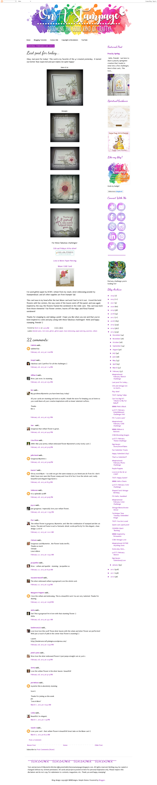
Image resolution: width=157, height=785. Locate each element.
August (115, 350)
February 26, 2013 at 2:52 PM (42, 382)
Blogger (102, 780)
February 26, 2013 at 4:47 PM (42, 432)
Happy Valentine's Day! (120, 454)
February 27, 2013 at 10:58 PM (42, 602)
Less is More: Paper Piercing (64, 261)
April (114, 364)
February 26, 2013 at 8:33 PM (42, 482)
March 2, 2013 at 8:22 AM (40, 735)
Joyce (33, 505)
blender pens (37, 331)
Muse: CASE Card (65, 266)
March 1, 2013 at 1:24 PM (40, 720)
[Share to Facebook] (60, 328)
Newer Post (31, 745)
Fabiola (33, 345)
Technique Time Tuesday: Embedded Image (120, 515)
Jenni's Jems (35, 653)
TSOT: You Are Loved (120, 521)
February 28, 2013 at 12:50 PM (42, 645)
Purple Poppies (117, 469)
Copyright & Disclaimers (70, 40)
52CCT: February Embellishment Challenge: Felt (118, 412)
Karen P (34, 470)
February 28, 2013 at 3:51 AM (42, 620)
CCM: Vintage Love (119, 540)
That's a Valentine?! (119, 457)
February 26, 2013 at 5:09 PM (42, 462)
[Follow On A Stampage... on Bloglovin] (115, 192)
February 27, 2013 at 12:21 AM (42, 532)
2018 (112, 314)
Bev (32, 390)
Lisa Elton (34, 440)
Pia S (32, 520)
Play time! (115, 392)
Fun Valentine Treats (120, 450)
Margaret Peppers (37, 593)
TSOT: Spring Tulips (119, 395)
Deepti (33, 360)
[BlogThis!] (57, 328)
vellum (95, 331)
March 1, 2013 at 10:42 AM (41, 705)
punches (89, 331)
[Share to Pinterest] (62, 328)
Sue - (33, 425)
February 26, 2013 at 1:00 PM (42, 352)
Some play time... (118, 549)
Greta (33, 668)
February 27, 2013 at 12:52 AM (42, 555)
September (117, 346)
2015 (112, 325)
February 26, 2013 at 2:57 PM (42, 417)
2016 (112, 321)
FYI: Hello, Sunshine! (119, 496)
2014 (112, 328)
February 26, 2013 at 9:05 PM (42, 497)
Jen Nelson (35, 683)
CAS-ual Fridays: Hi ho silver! (65, 248)
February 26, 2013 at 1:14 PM (42, 367)
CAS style (45, 331)
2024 (112, 296)
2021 (112, 303)
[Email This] (55, 328)
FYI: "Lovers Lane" (118, 418)
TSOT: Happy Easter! (119, 478)
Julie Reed (34, 455)
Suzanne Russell (37, 578)
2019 (112, 310)
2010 (112, 577)
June (114, 357)
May (114, 361)
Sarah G (34, 728)
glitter (52, 331)
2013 (112, 332)
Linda (33, 713)
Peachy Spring (114, 53)
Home (28, 40)
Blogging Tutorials (40, 40)
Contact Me (54, 40)
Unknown (34, 490)
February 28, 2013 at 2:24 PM (42, 660)
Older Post (99, 745)
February (116, 371)
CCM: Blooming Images (120, 435)
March (115, 368)
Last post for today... (120, 382)
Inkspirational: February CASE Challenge (118, 424)
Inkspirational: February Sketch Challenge (119, 376)
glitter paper (59, 331)
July (114, 353)
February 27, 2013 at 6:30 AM (42, 570)
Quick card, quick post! (120, 525)
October (116, 342)
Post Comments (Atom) (45, 750)
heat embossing (69, 331)
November (117, 339)
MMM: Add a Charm (119, 481)
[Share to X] (59, 328)
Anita (33, 610)
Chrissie (34, 540)
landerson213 (36, 628)
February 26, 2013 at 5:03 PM (42, 447)
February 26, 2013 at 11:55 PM (42, 512)
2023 (112, 299)
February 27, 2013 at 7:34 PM (42, 585)
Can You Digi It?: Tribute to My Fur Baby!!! (119, 401)
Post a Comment (35, 740)
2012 (112, 569)
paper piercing (80, 331)
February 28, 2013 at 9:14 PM (42, 675)
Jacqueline (35, 563)
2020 (112, 307)
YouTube (84, 40)
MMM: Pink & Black (119, 407)
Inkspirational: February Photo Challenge (118, 463)
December (117, 335)
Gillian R (34, 375)
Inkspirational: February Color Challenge (118, 502)
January (116, 565)
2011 (112, 573)
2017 (112, 317)
